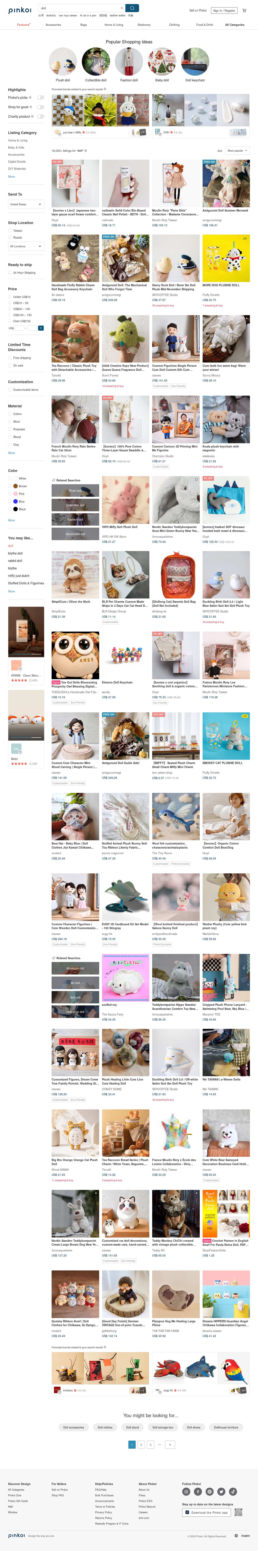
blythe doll (15, 553)
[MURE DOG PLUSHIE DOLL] (226, 258)
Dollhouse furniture (226, 1427)
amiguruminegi (212, 220)
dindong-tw (159, 611)
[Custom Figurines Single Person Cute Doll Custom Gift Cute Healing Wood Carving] (176, 339)
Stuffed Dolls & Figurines (26, 583)
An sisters (58, 295)
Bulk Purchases (104, 1495)
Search (132, 8)
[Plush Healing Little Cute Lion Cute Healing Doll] (126, 1052)
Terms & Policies (105, 1506)
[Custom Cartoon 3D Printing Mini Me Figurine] (176, 419)
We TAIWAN (210, 1089)
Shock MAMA (60, 1169)
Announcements (104, 1501)
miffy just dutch (18, 575)
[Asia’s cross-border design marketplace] (19, 10)
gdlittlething (109, 1331)
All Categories (16, 1489)
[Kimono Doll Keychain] (126, 655)
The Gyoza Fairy (112, 1014)
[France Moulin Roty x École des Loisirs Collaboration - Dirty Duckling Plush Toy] (176, 1133)
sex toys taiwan (68, 15)
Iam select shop (162, 772)
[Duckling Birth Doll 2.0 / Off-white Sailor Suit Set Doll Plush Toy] (176, 1052)
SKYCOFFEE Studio (165, 295)
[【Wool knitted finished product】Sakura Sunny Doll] (176, 897)
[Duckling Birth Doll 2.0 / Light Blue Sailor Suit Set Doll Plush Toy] (226, 575)
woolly (106, 692)
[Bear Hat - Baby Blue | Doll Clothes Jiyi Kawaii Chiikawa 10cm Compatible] (75, 816)
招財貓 (103, 15)
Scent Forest (110, 375)
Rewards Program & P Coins (112, 1523)
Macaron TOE (211, 1014)
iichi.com (144, 1517)
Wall (10, 1506)
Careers (143, 1512)
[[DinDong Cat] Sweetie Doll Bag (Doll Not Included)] (176, 575)
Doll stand (132, 1427)
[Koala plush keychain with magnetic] (226, 419)
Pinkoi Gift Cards (18, 1501)
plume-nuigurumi (113, 853)
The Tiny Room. (162, 853)
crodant (56, 853)
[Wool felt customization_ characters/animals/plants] (176, 816)
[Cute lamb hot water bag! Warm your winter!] (226, 339)
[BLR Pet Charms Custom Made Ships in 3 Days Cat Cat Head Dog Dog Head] (126, 575)
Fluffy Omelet (211, 295)
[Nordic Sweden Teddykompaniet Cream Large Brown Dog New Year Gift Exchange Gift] (75, 1214)
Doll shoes (193, 1427)
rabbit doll (15, 560)
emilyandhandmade (164, 934)
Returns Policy (103, 1517)
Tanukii (56, 375)
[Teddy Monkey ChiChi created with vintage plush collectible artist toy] (176, 1214)
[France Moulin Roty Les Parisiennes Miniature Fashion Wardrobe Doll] (226, 655)
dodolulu (51, 15)
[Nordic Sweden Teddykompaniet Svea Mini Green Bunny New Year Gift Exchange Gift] (176, 500)
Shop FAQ (58, 1495)
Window (12, 1512)
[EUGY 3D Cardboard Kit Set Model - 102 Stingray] (126, 897)
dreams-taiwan (212, 1331)
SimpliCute (58, 611)
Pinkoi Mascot (147, 1506)
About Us (144, 1489)
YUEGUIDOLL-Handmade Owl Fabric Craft (79, 692)
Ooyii (55, 220)
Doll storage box (163, 1427)
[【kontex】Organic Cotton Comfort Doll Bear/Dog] (226, 816)
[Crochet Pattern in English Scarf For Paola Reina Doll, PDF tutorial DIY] (226, 1214)
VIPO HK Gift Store (114, 536)
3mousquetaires (162, 536)
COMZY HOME (112, 1089)
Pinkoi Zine (14, 1495)
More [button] (11, 176)
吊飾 (130, 15)
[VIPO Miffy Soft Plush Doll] (126, 500)
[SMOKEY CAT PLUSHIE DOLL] (226, 736)
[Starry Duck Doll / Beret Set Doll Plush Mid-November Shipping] (176, 258)
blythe (12, 568)
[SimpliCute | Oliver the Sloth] (75, 575)
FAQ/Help (100, 1489)
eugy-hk (107, 934)
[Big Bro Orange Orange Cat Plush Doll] (75, 1133)
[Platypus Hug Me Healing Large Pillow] (176, 1294)
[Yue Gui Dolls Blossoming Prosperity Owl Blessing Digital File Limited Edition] (75, 655)
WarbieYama (211, 934)
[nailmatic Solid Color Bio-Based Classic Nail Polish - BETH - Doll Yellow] (126, 183)
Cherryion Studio (163, 456)
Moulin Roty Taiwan (164, 220)
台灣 (41, 15)
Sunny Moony (211, 375)
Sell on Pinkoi (198, 10)
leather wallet (117, 15)
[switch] (26, 97)
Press (142, 1495)
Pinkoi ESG (145, 1501)
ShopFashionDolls (214, 1250)
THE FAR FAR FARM (165, 1331)
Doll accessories (73, 1427)
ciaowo (156, 375)
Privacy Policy (103, 1512)
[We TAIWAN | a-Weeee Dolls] (226, 1052)
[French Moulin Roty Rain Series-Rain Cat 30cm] (75, 419)
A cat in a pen (88, 15)
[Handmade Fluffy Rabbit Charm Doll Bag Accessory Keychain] (75, 258)
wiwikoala (209, 456)
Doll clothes (105, 1427)
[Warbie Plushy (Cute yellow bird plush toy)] (226, 897)
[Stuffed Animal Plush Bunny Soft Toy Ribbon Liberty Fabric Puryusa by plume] (126, 816)
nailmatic (107, 220)
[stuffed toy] (126, 978)
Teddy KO (158, 1250)
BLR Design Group (114, 611)
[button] (41, 328)
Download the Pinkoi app (209, 1512)
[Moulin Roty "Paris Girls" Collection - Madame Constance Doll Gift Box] (176, 183)
